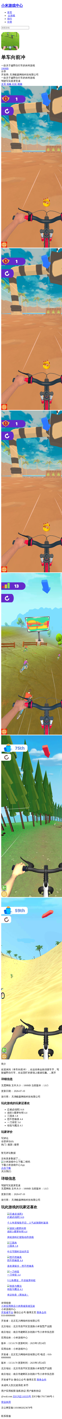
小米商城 (20, 1306)
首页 (9, 12)
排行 (9, 18)
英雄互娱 (30, 1306)
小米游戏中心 (12, 5)
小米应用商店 (8, 1306)
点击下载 (6, 1168)
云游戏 (11, 15)
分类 (9, 22)
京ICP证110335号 (22, 1396)
